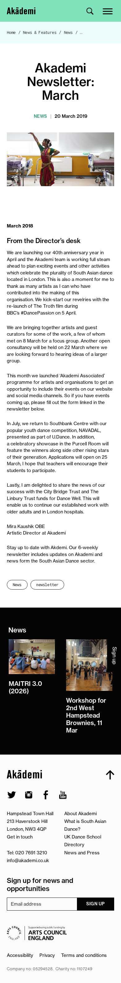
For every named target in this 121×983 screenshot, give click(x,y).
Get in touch (20, 837)
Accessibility (20, 955)
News (68, 32)
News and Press (82, 853)
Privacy (47, 955)
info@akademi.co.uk (28, 860)
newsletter (47, 584)
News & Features (39, 32)
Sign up (95, 903)
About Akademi (80, 813)
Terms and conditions (84, 955)
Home (11, 32)
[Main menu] (108, 11)
